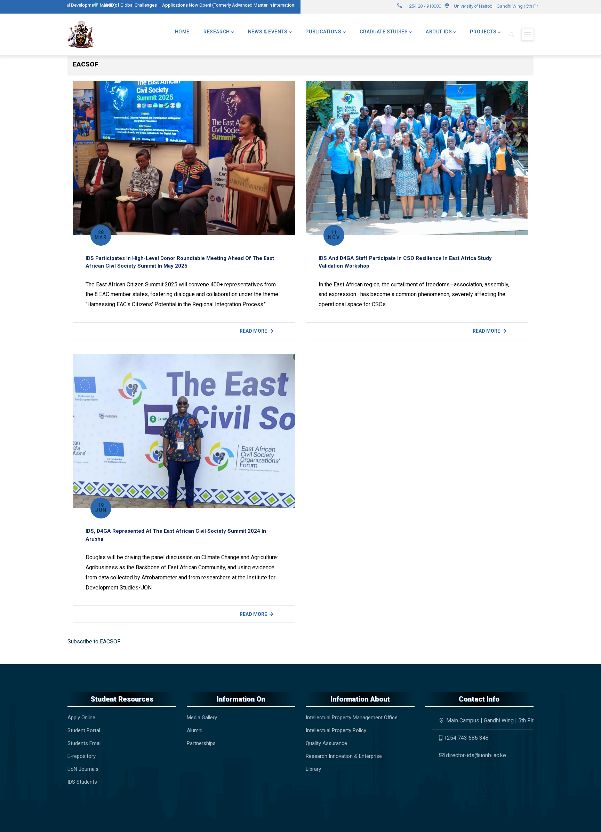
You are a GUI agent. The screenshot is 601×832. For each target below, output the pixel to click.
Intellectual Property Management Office (352, 717)
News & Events (268, 31)
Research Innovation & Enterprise (344, 756)
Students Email (84, 743)
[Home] (80, 34)
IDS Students (82, 782)
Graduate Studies (384, 31)
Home (182, 31)
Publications (323, 31)
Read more (253, 331)
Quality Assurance (326, 743)
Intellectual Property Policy (336, 730)
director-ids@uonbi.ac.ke (475, 755)
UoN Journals (82, 769)
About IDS (439, 31)
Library (313, 769)
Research (216, 31)
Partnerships (201, 743)
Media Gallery (202, 717)
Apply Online (81, 717)
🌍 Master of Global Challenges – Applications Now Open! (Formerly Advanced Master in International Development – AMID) (196, 5)
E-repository (82, 756)
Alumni (194, 730)
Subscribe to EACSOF (93, 641)
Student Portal (83, 730)
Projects (483, 31)
